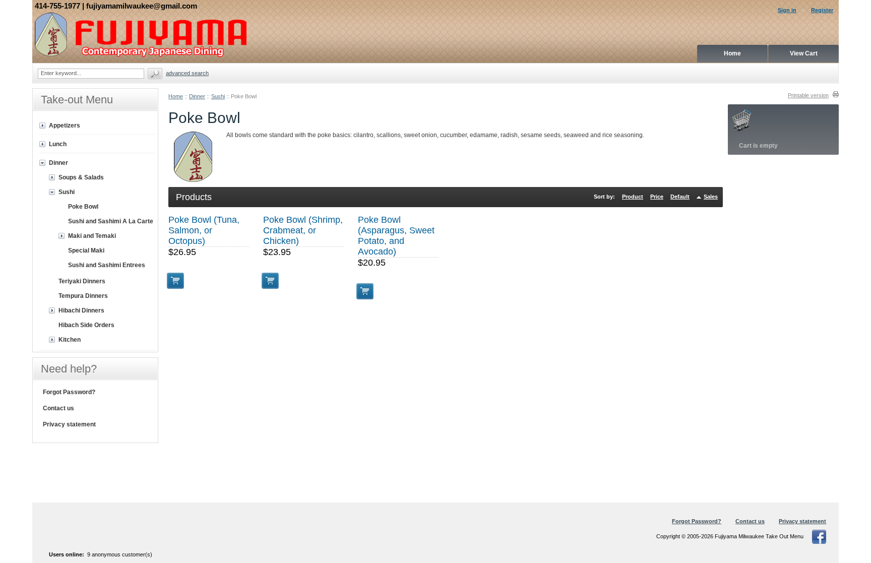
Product (632, 197)
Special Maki (86, 250)
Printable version (808, 95)
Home (175, 96)
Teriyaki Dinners (81, 281)
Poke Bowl (83, 206)
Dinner (197, 96)
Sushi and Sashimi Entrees (106, 265)
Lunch (58, 144)
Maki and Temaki (92, 235)
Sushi (218, 96)
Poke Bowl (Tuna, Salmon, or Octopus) (203, 230)
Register (822, 10)
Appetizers (64, 125)
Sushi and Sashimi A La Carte (110, 221)
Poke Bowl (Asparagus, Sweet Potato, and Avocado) (396, 236)
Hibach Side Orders (86, 325)
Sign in (787, 10)
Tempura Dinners (83, 295)
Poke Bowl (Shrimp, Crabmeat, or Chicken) (303, 230)
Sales (711, 197)
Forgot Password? (69, 392)
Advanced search (187, 73)
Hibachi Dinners (81, 310)
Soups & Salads (81, 177)
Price (656, 197)
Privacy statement (69, 424)
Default (680, 197)
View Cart (804, 53)
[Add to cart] (175, 280)
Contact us (58, 408)
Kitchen (69, 339)
